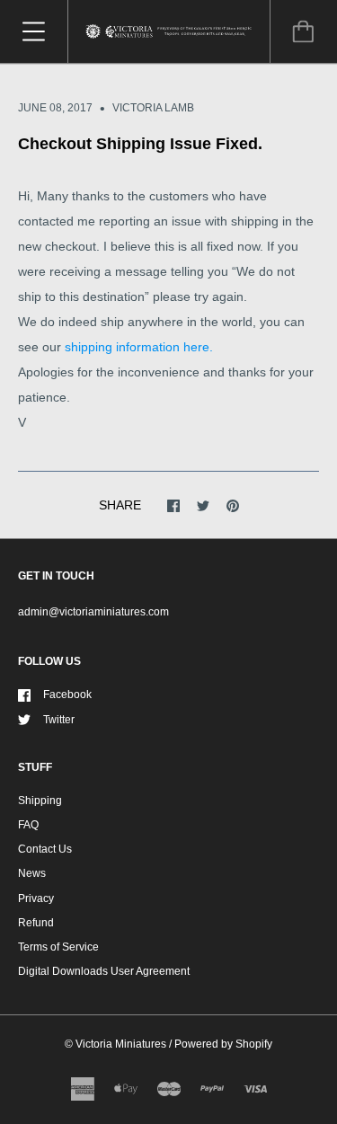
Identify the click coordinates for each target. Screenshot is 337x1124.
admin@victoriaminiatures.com (93, 612)
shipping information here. (137, 347)
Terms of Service (58, 947)
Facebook (67, 694)
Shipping (40, 800)
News (32, 873)
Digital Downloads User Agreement (104, 971)
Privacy (36, 898)
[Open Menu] (33, 31)
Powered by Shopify (223, 1044)
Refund (36, 922)
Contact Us (45, 849)
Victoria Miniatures (120, 1044)
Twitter (59, 719)
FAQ (28, 825)
